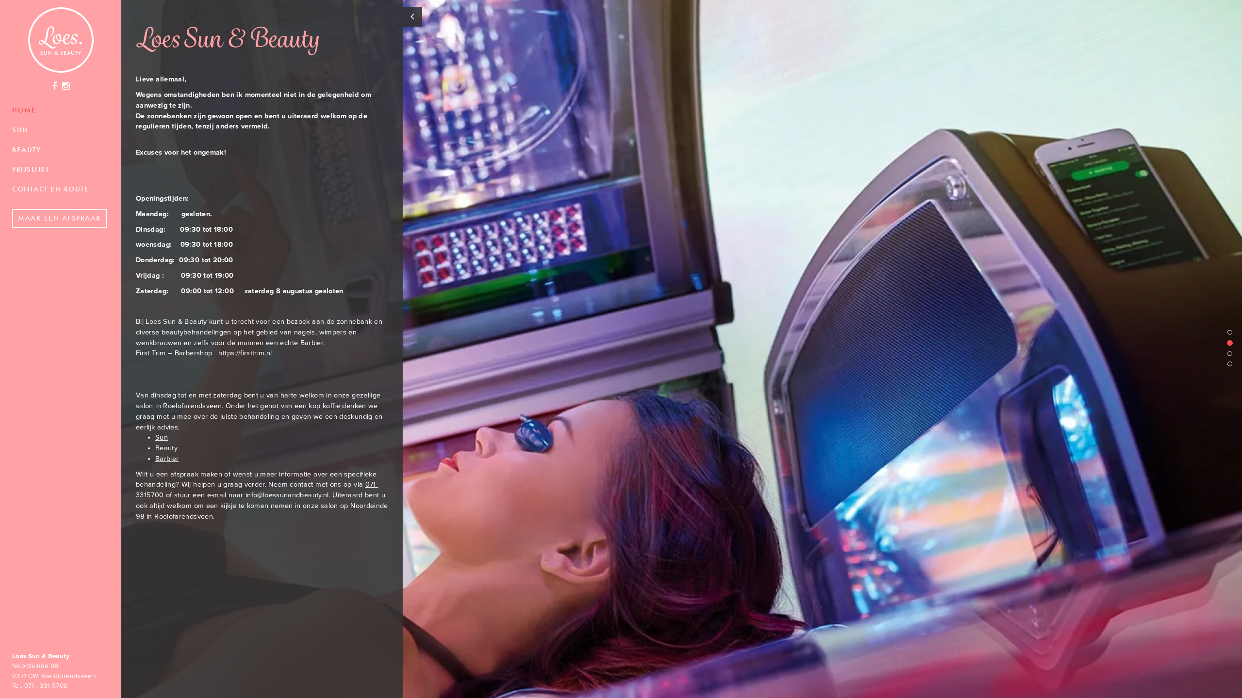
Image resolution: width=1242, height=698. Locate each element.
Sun (20, 130)
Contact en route (50, 189)
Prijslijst (30, 169)
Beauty (26, 150)
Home (24, 110)
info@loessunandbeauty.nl (287, 495)
